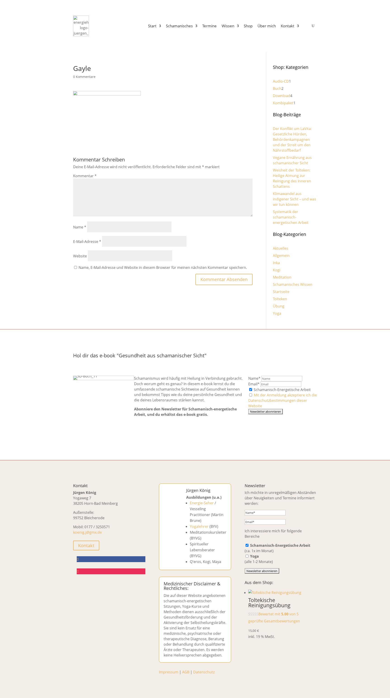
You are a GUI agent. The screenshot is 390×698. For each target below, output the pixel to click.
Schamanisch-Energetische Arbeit (282, 389)
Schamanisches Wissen (292, 284)
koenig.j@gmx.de (87, 532)
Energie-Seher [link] (202, 502)
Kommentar (85, 175)
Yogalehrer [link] (199, 526)
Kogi (276, 270)
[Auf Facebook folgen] (111, 559)
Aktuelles (280, 248)
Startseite (281, 291)
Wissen (228, 25)
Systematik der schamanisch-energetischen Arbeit (291, 217)
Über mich (267, 25)
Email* (254, 384)
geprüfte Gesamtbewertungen (274, 621)
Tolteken (280, 298)
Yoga (277, 313)
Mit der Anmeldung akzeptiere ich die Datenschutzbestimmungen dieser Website (282, 400)
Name (79, 227)
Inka (276, 262)
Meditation (282, 277)
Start (152, 25)
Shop (248, 25)
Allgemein (281, 255)
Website (80, 256)
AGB (185, 672)
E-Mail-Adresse (87, 241)
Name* (254, 378)
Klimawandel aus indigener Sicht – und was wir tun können (294, 199)
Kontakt (287, 25)
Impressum (168, 672)
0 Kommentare (84, 76)
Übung (278, 306)
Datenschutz (204, 672)
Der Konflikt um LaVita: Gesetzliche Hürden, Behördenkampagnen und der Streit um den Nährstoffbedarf (292, 139)
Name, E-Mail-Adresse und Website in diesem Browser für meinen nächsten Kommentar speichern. (163, 267)
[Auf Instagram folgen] (111, 571)
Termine (209, 25)
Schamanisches (179, 25)
